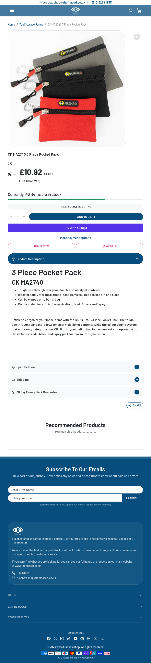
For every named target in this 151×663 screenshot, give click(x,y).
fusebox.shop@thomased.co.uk (36, 578)
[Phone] (102, 638)
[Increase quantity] (24, 216)
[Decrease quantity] (11, 216)
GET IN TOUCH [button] (17, 606)
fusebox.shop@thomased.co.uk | (67, 2)
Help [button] (12, 595)
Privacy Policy (104, 504)
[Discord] (82, 638)
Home (11, 24)
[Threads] (89, 638)
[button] (15, 10)
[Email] (95, 638)
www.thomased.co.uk (28, 565)
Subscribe (132, 498)
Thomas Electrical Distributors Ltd (62, 538)
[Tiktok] (68, 638)
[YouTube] (75, 638)
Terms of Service (85, 504)
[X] (55, 638)
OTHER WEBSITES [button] (18, 617)
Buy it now (41, 246)
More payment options (75, 237)
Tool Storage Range (31, 24)
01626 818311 (104, 2)
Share (137, 405)
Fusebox (122, 538)
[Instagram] (62, 638)
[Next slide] (141, 440)
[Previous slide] (9, 440)
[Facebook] (48, 638)
